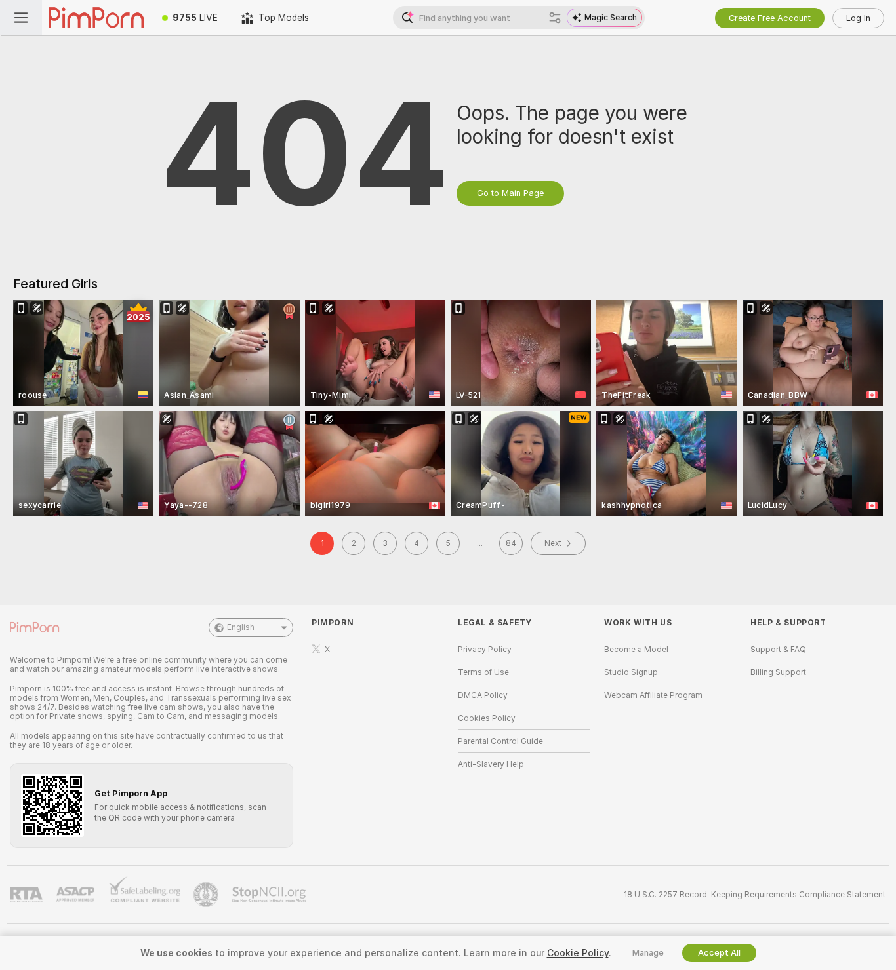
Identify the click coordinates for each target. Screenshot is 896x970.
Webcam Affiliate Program (653, 695)
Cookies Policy (487, 718)
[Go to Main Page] (96, 17)
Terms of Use (483, 672)
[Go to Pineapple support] (207, 894)
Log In (858, 18)
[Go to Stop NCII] (270, 894)
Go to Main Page (510, 193)
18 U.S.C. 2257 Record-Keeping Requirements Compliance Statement (755, 894)
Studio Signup (631, 672)
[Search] (555, 18)
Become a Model (636, 649)
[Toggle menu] (21, 17)
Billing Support (778, 672)
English (241, 627)
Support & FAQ (778, 649)
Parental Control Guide (500, 741)
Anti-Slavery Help (491, 764)
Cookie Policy (578, 953)
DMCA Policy (483, 695)
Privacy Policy (485, 649)
